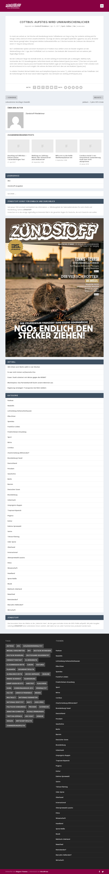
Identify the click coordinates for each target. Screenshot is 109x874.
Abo (9, 181)
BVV (29, 651)
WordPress (44, 872)
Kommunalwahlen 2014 (23, 688)
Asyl (18, 646)
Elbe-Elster (12, 416)
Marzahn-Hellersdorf (15, 605)
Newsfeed (11, 594)
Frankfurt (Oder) (14, 427)
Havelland (11, 573)
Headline (45, 674)
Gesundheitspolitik (26, 669)
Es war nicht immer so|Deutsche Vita (21, 372)
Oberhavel (11, 547)
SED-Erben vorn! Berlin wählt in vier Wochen (24, 367)
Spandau (11, 421)
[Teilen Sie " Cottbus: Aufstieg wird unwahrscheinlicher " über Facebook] (34, 87)
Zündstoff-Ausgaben (15, 186)
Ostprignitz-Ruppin (15, 505)
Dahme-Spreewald (14, 526)
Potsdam (11, 469)
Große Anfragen (32, 674)
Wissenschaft (13, 568)
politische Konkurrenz (16, 707)
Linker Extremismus (24, 693)
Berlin (10, 479)
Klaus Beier (41, 683)
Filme (9, 563)
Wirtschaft (12, 610)
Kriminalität (41, 688)
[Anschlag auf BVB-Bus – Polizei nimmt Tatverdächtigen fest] (18, 146)
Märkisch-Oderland (15, 589)
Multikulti (11, 697)
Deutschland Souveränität (37, 655)
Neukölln (11, 406)
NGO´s (29, 702)
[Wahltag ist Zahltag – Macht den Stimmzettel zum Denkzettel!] (42, 146)
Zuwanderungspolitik (16, 726)
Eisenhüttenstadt (14, 660)
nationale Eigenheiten (28, 697)
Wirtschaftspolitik (24, 721)
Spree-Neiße (12, 579)
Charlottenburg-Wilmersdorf (18, 453)
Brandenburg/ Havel (15, 458)
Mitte (10, 442)
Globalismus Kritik (14, 674)
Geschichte (12, 474)
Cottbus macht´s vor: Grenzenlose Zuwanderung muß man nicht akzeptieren (90, 158)
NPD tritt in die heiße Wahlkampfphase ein (64, 157)
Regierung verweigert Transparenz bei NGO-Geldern (27, 388)
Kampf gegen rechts (15, 683)
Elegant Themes (21, 872)
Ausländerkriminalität (32, 646)
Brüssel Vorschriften (16, 651)
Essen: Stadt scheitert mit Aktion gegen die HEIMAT (27, 377)
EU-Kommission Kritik (15, 665)
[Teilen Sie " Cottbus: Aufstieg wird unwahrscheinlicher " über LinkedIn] (47, 87)
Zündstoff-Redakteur (42, 26)
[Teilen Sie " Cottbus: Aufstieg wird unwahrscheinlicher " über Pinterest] (43, 87)
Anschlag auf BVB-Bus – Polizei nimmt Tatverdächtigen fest (17, 157)
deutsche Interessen (42, 651)
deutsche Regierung (15, 655)
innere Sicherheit (14, 679)
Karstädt (30, 683)
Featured (40, 665)
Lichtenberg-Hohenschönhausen (20, 411)
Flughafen (11, 669)
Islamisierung (29, 679)
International (13, 552)
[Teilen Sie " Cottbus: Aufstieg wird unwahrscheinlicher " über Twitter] (39, 87)
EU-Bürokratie (31, 660)
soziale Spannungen (35, 711)
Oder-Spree (12, 542)
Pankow (10, 400)
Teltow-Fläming (13, 537)
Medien (38, 693)
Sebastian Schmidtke (15, 711)
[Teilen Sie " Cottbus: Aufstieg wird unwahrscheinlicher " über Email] (51, 87)
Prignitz (10, 516)
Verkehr (40, 716)
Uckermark (12, 500)
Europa (30, 665)
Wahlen (10, 721)
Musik (10, 584)
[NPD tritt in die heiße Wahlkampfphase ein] (66, 146)
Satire (10, 531)
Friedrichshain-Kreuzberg (17, 432)
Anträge (10, 646)
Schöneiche (44, 707)
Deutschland (12, 463)
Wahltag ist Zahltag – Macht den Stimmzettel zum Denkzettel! (41, 157)
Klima (9, 688)
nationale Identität (15, 702)
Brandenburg (12, 495)
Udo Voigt (29, 716)
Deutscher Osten (14, 489)
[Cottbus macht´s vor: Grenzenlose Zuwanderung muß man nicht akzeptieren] (90, 146)
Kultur (10, 521)
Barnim (10, 484)
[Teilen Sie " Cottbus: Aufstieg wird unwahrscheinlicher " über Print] (56, 87)
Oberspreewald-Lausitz (16, 558)
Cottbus (68, 26)
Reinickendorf (13, 599)
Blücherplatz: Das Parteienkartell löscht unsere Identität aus (30, 383)
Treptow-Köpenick (14, 510)
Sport (63, 26)
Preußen (32, 707)
